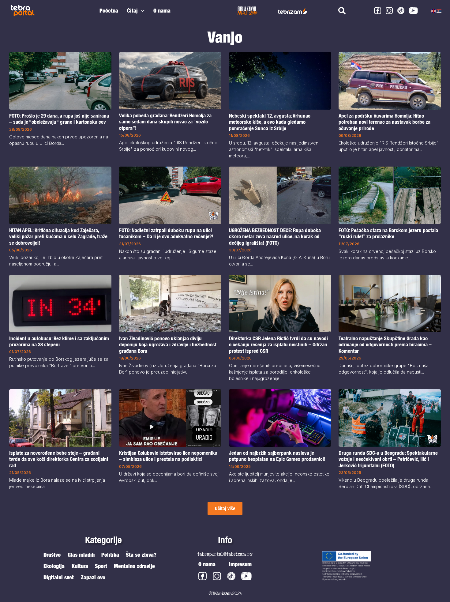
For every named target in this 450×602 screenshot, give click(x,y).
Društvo (52, 554)
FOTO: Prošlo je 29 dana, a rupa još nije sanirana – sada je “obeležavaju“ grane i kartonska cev (59, 119)
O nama (162, 10)
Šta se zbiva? (141, 554)
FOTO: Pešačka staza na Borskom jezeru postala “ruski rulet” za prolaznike (388, 233)
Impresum (240, 564)
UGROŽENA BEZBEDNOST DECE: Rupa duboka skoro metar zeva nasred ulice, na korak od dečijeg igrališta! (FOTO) (275, 236)
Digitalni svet (58, 577)
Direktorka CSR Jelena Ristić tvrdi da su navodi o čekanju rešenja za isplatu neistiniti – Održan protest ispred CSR (278, 344)
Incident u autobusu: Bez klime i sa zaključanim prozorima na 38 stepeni (59, 341)
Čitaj (132, 10)
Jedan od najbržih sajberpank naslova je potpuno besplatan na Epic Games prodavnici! (277, 456)
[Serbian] (439, 10)
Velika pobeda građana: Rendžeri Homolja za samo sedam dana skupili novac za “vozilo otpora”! (165, 121)
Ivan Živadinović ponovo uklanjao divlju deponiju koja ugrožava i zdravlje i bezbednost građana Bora (167, 344)
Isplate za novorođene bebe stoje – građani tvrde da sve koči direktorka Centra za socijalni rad (58, 459)
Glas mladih (81, 554)
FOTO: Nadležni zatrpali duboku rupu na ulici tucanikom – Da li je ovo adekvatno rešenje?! (166, 233)
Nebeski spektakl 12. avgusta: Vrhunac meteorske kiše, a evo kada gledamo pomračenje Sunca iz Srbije (269, 122)
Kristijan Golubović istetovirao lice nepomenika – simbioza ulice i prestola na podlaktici (168, 456)
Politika (110, 554)
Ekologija (54, 566)
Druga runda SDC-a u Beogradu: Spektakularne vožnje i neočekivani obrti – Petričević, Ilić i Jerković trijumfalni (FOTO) (388, 459)
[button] (225, 508)
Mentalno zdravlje (134, 566)
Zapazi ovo (93, 577)
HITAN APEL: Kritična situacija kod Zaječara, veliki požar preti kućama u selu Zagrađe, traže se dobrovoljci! (58, 236)
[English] (434, 10)
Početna (108, 10)
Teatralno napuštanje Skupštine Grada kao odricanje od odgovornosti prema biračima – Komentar (385, 344)
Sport (101, 566)
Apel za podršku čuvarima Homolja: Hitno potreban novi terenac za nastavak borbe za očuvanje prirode (384, 122)
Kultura (80, 566)
